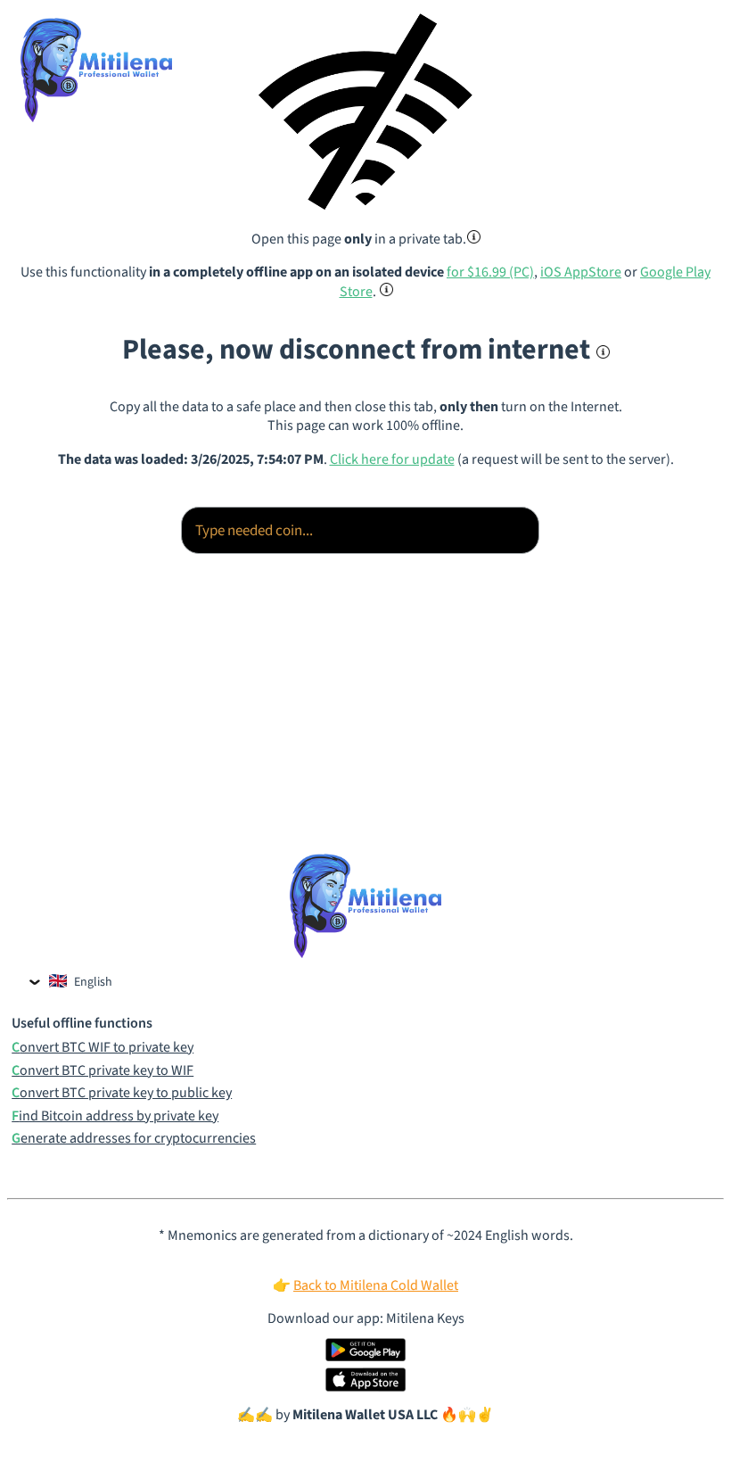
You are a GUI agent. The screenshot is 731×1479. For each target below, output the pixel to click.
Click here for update (392, 459)
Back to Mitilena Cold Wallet (375, 1285)
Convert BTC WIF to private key (102, 1047)
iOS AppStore (580, 272)
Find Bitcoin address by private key (115, 1116)
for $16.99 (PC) (490, 272)
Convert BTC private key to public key (122, 1093)
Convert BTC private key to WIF (102, 1071)
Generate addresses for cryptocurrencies (134, 1138)
